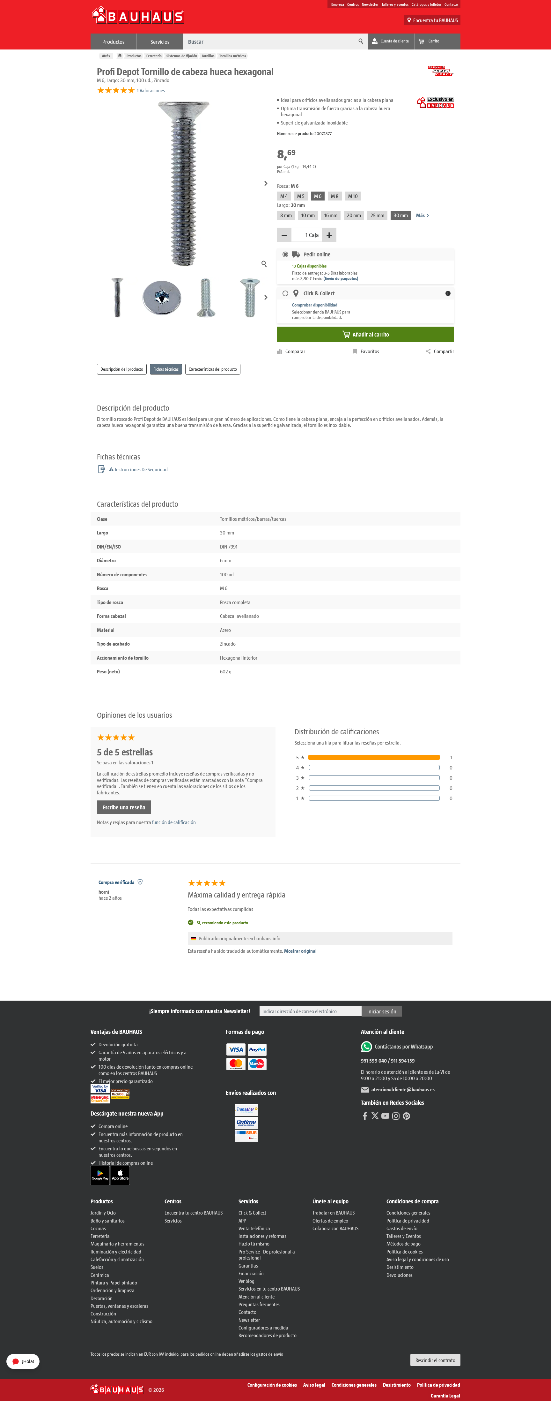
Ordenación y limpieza (113, 1290)
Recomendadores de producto (268, 1335)
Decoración (102, 1298)
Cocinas (98, 1228)
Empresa (337, 4)
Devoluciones (399, 1275)
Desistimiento (400, 1267)
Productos (113, 41)
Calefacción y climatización (117, 1259)
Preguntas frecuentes (259, 1304)
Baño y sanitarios (108, 1220)
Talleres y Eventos (403, 1236)
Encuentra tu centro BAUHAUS (194, 1212)
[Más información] (448, 293)
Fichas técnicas (166, 369)
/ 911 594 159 (401, 1060)
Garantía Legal (445, 1395)
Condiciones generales (408, 1212)
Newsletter (370, 4)
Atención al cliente (257, 1296)
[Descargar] (101, 1175)
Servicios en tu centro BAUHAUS (269, 1288)
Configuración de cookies (272, 1385)
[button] (266, 184)
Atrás (106, 55)
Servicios (160, 41)
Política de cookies (404, 1251)
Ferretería (154, 55)
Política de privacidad (407, 1220)
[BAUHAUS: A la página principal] (138, 18)
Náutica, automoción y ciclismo (121, 1321)
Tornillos (208, 55)
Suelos (97, 1267)
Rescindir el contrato (435, 1360)
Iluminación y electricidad (116, 1251)
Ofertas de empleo (330, 1220)
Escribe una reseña (124, 807)
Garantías (248, 1265)
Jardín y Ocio (103, 1212)
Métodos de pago (403, 1243)
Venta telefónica (254, 1228)
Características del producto (213, 369)
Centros (353, 4)
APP (242, 1220)
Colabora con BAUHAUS (335, 1228)
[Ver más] (246, 1122)
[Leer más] (246, 1061)
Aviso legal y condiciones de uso (417, 1259)
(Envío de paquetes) (340, 278)
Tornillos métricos (232, 55)
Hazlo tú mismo (254, 1243)
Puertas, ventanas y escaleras (119, 1306)
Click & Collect (252, 1212)
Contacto (451, 4)
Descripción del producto (121, 369)
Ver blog (246, 1281)
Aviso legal (314, 1385)
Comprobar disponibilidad (314, 304)
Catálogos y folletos (426, 4)
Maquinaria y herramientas (117, 1243)
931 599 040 (374, 1060)
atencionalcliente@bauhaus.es (403, 1089)
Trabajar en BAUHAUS (333, 1212)
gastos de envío (269, 1354)
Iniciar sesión (381, 1011)
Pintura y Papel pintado (114, 1282)
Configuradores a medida (263, 1327)
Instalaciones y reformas (262, 1236)
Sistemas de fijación (181, 55)
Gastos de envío (401, 1228)
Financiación (251, 1273)
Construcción (103, 1313)
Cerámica (100, 1275)
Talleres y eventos (395, 4)
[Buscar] (360, 41)
